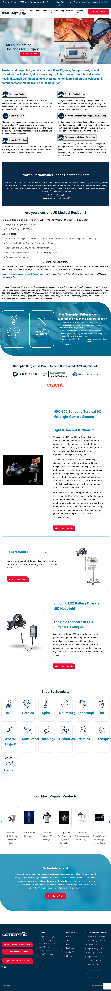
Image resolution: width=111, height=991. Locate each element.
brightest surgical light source (74, 341)
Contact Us (80, 12)
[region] (55, 41)
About (38, 11)
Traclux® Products (91, 965)
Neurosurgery (69, 713)
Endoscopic (87, 713)
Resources (70, 11)
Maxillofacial (32, 739)
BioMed (46, 11)
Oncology (48, 739)
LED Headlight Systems (93, 953)
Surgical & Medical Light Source (96, 977)
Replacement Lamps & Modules (96, 961)
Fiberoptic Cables (91, 957)
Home (31, 11)
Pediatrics (67, 739)
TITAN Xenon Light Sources (95, 941)
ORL (102, 713)
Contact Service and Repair (17, 952)
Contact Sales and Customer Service (17, 944)
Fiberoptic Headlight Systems (95, 949)
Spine (46, 713)
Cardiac (28, 713)
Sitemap (69, 956)
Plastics (84, 739)
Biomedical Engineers (70, 946)
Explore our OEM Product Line (17, 961)
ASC (9, 713)
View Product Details (64, 528)
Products (54, 11)
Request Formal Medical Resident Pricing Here (23, 274)
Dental (9, 770)
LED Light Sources (91, 945)
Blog (62, 11)
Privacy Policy (7, 985)
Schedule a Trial (55, 896)
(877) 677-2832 (98, 12)
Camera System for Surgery (95, 937)
